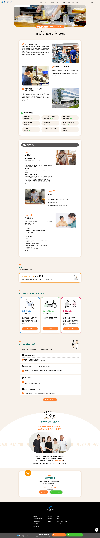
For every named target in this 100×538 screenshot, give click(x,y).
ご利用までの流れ (70, 2)
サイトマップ (59, 523)
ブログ (87, 2)
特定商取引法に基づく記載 (61, 519)
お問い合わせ (50, 521)
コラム (82, 2)
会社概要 (49, 514)
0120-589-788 (50, 488)
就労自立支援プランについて (38, 519)
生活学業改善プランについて (38, 518)
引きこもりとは (35, 523)
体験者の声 (50, 518)
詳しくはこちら (30, 328)
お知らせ (77, 2)
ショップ (92, 2)
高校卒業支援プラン (37, 521)
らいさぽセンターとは (42, 2)
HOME (34, 2)
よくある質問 (62, 2)
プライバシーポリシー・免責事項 (62, 521)
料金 (57, 2)
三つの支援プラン (51, 2)
